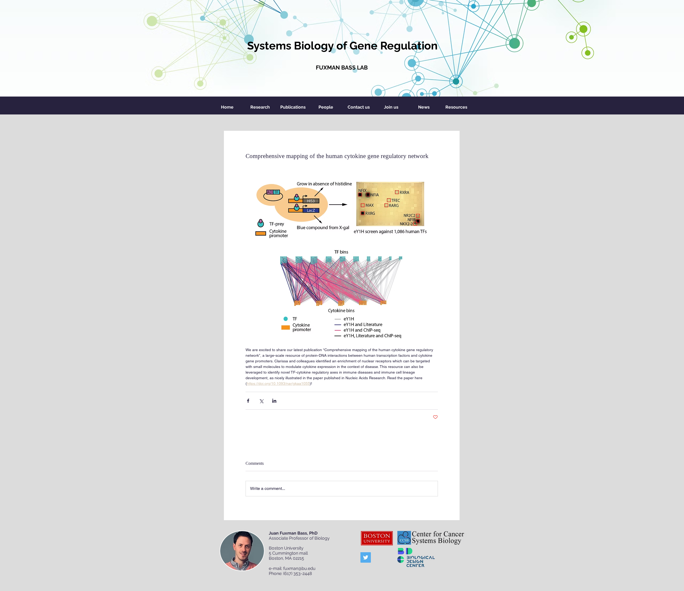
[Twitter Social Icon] (365, 557)
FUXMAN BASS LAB (342, 67)
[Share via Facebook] (248, 400)
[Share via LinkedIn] (274, 400)
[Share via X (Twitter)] (261, 400)
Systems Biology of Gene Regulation (342, 45)
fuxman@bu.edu (299, 568)
